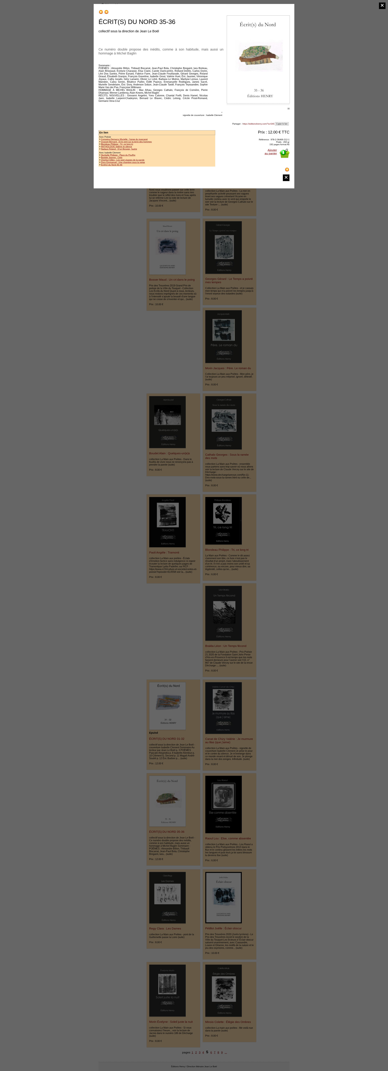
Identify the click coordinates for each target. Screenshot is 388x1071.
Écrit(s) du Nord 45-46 (111, 165)
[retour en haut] (287, 168)
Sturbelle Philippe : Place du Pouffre (118, 155)
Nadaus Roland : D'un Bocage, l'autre (119, 149)
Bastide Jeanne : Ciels (111, 157)
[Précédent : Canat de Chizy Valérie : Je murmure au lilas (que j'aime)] (101, 11)
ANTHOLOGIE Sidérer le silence (116, 146)
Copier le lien (282, 124)
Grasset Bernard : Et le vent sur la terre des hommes (126, 141)
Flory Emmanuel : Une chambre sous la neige (123, 162)
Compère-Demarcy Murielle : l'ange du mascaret (124, 139)
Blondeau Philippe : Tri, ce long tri (117, 144)
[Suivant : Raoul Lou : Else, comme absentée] (106, 11)
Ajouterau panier (271, 151)
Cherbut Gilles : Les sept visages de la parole (122, 160)
